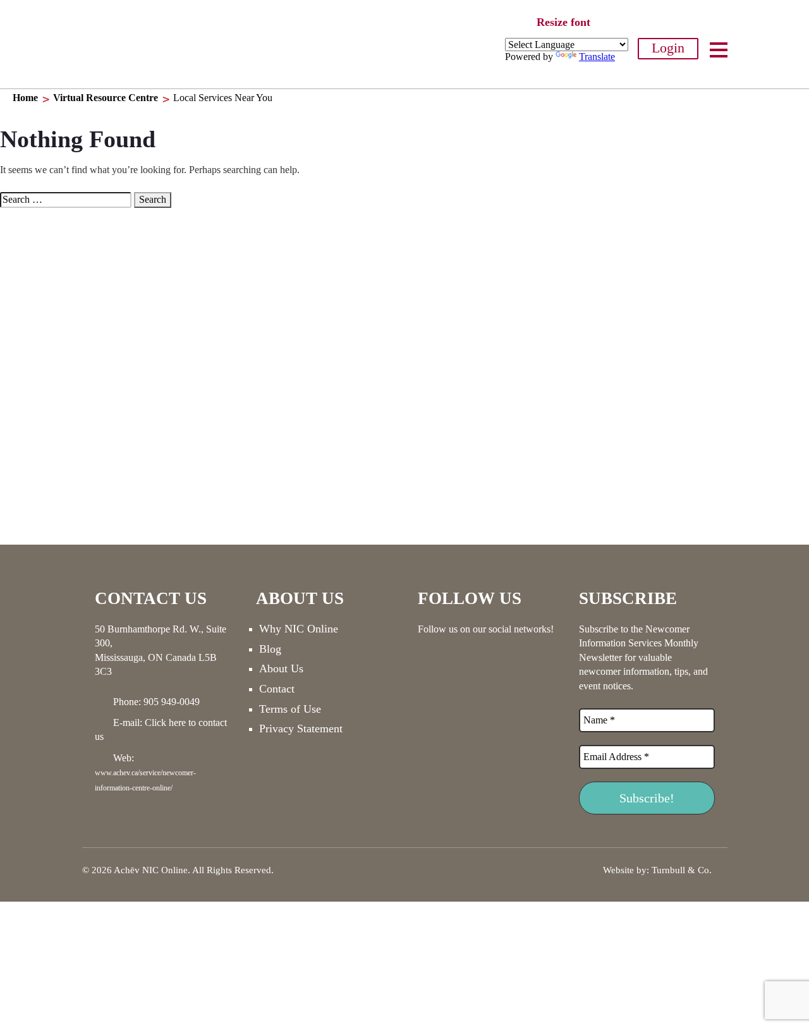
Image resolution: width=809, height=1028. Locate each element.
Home (25, 97)
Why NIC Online (298, 628)
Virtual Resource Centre (105, 97)
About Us (281, 668)
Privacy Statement (301, 728)
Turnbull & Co (680, 870)
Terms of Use (290, 709)
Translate (597, 56)
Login (668, 48)
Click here (165, 722)
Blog (270, 649)
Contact (277, 688)
